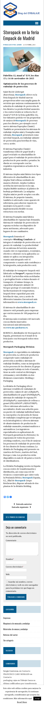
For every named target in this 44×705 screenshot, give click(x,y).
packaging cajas (10, 680)
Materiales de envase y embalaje (15, 629)
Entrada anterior (24, 504)
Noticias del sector (10, 634)
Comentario (11, 540)
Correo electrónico (14, 566)
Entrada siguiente (20, 507)
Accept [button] (37, 698)
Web (8, 574)
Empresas (7, 618)
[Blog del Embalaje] (22, 10)
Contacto (26, 671)
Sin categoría (8, 640)
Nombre (9, 559)
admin (19, 45)
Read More (22, 702)
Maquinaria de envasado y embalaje (16, 623)
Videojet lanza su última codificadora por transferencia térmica (20, 683)
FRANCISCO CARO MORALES (16, 674)
